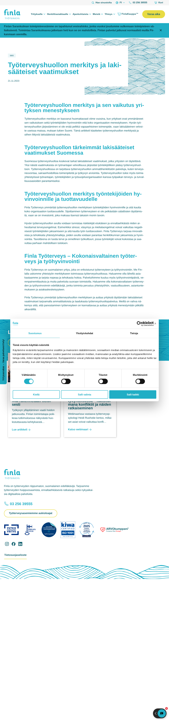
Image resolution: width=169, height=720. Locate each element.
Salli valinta (84, 394)
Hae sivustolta (104, 2)
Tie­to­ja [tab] (134, 333)
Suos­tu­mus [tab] (35, 333)
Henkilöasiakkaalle (57, 14)
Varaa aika (153, 14)
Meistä (96, 14)
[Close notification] (160, 30)
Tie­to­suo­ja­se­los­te (15, 555)
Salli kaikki (133, 394)
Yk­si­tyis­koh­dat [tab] (84, 333)
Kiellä (36, 394)
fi (121, 2)
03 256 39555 (140, 2)
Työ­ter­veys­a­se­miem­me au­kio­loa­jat (30, 513)
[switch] (66, 381)
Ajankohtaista (80, 14)
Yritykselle (37, 14)
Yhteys (108, 14)
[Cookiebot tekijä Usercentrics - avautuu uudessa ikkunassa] (141, 323)
